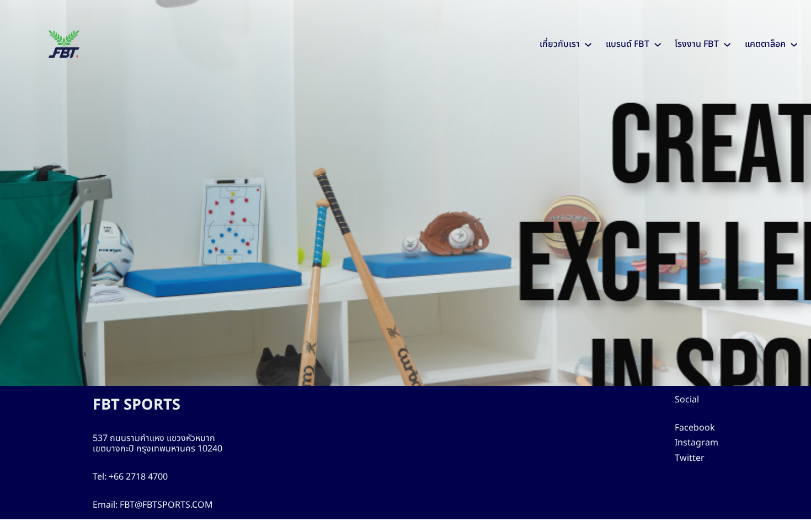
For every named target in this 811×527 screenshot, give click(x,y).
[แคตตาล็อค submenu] (794, 44)
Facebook (695, 427)
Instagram (696, 442)
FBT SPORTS (136, 405)
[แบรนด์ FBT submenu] (657, 44)
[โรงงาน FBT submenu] (727, 44)
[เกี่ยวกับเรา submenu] (588, 44)
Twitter (690, 458)
